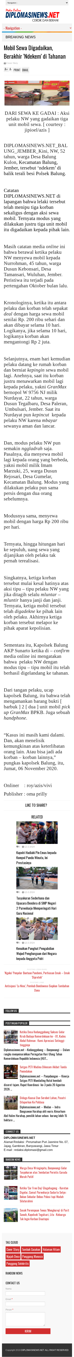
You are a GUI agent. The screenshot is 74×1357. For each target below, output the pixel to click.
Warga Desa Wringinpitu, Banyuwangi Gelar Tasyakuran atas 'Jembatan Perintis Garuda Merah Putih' (43, 1172)
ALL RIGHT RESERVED (57, 1350)
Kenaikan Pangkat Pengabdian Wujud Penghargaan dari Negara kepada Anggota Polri (36, 953)
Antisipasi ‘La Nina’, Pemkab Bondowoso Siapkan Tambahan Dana (37, 988)
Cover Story (12, 63)
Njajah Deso (13, 1256)
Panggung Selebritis (17, 1263)
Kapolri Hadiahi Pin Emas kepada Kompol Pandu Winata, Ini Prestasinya (36, 857)
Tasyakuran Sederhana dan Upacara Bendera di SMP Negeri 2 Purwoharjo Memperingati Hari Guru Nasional (36, 905)
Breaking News (21, 37)
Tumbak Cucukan (31, 1249)
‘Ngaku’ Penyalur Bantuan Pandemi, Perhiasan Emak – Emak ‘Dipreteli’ (37, 975)
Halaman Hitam (51, 1249)
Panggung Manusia (32, 1256)
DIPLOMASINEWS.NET (32, 1350)
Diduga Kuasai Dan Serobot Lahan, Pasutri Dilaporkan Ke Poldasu (43, 1100)
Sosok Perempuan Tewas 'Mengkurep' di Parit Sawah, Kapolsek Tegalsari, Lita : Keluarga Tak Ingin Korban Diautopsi (44, 1214)
